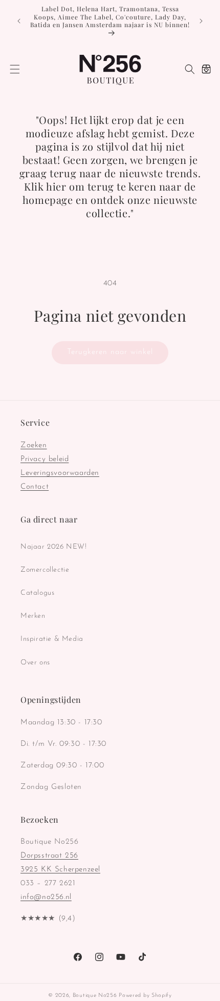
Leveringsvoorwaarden (59, 473)
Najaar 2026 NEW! (53, 547)
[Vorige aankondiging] (19, 21)
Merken (33, 616)
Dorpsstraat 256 (49, 856)
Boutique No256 (95, 995)
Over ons (35, 662)
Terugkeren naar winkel (110, 352)
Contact (34, 487)
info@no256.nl (46, 897)
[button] (14, 69)
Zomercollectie (44, 570)
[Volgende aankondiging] (201, 21)
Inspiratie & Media (51, 639)
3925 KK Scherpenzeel (60, 869)
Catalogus (37, 593)
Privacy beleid (44, 459)
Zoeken (33, 445)
